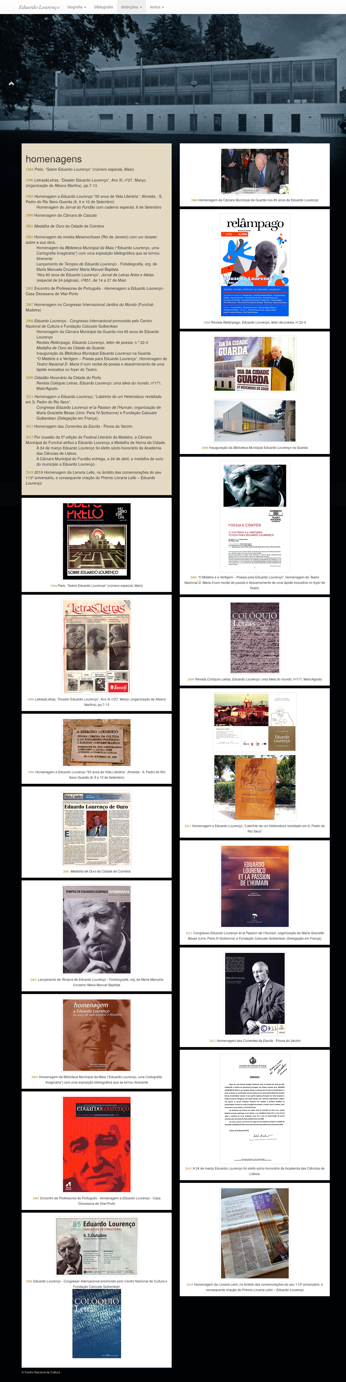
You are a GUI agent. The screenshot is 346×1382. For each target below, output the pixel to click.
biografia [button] (76, 6)
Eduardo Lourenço (39, 6)
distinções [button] (130, 6)
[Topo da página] (11, 82)
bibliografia (103, 6)
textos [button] (155, 6)
